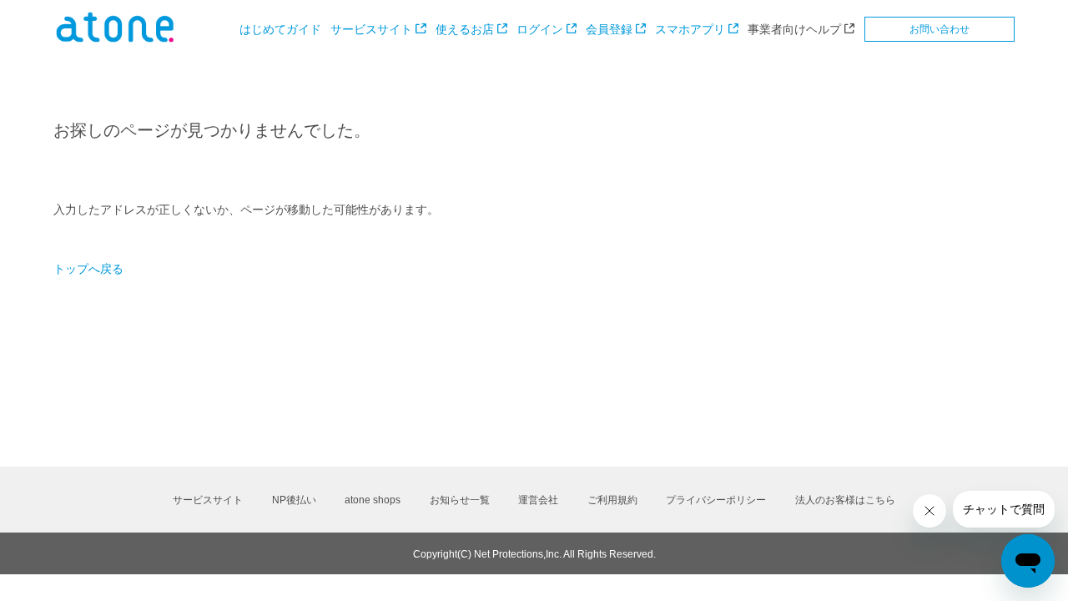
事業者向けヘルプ (794, 29)
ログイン (539, 29)
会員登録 (609, 29)
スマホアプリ (690, 29)
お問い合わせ (939, 29)
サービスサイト (371, 29)
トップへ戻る (88, 268)
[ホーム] (115, 38)
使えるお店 (465, 29)
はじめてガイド (280, 29)
